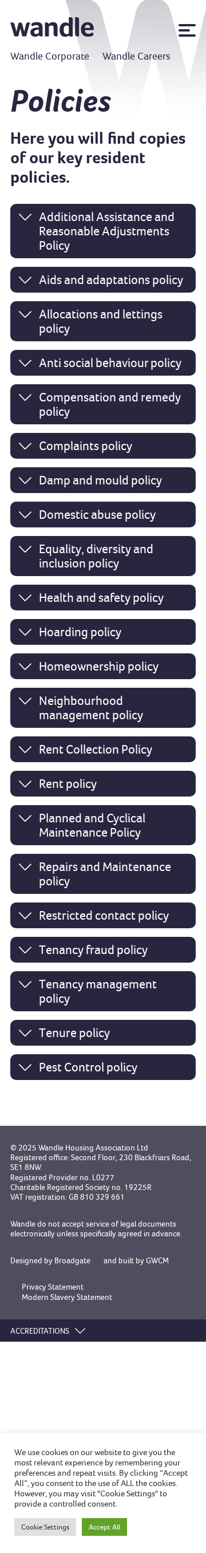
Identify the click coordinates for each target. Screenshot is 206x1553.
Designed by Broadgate (50, 1261)
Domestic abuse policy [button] (97, 514)
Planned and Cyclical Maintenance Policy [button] (92, 825)
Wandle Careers (136, 56)
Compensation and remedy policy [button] (110, 404)
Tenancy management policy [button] (98, 991)
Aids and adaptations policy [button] (111, 280)
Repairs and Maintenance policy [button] (105, 874)
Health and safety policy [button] (101, 597)
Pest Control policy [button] (88, 1067)
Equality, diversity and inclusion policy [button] (96, 556)
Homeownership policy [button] (99, 666)
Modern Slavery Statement (67, 1297)
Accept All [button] (104, 1527)
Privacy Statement (53, 1287)
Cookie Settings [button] (45, 1527)
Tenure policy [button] (74, 1033)
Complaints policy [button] (85, 446)
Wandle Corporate (49, 56)
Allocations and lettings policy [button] (101, 321)
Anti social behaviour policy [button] (110, 363)
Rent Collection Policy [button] (95, 749)
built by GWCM (143, 1261)
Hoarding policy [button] (80, 632)
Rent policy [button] (68, 783)
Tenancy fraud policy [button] (93, 950)
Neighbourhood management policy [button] (91, 707)
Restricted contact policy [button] (104, 915)
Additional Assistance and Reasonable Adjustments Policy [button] (107, 231)
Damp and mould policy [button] (100, 480)
